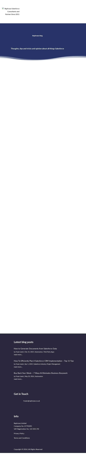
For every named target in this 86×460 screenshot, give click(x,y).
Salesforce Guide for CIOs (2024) (60, 182)
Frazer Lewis (16, 93)
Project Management (59, 101)
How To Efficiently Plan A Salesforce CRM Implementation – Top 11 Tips (61, 92)
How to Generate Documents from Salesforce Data (35, 349)
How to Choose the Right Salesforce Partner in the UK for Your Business (24, 279)
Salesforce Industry (40, 364)
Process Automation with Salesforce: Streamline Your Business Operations (58, 231)
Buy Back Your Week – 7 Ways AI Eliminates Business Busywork (40, 373)
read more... (18, 354)
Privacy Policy (19, 433)
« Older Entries (14, 326)
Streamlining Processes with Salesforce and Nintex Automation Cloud (61, 279)
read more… (15, 108)
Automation (14, 96)
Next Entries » (72, 326)
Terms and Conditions (22, 438)
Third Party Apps (24, 96)
